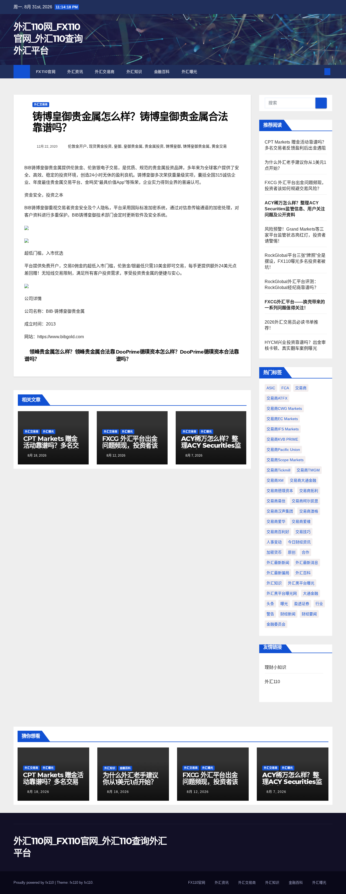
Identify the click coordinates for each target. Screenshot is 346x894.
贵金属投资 (154, 146)
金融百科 (162, 71)
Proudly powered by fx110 (34, 882)
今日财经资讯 (299, 542)
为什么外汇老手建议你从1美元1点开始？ (130, 778)
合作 (305, 552)
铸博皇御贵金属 (196, 146)
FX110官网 (46, 71)
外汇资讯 (75, 71)
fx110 (88, 882)
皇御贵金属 (133, 146)
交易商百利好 (278, 532)
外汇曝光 (189, 71)
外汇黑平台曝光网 (282, 593)
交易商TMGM (308, 470)
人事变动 (274, 542)
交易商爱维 (301, 521)
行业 (319, 603)
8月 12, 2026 (198, 792)
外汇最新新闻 (278, 562)
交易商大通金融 (303, 480)
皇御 (117, 146)
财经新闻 (287, 614)
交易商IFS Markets (283, 429)
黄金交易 (219, 146)
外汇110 (272, 681)
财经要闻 (309, 614)
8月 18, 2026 (38, 792)
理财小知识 (276, 667)
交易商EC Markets (282, 419)
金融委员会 (276, 624)
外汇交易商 (105, 71)
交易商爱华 (276, 521)
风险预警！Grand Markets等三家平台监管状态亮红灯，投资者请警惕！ (295, 235)
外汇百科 (303, 573)
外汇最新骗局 (278, 573)
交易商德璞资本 (280, 490)
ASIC (271, 388)
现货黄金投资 (100, 146)
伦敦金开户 (77, 146)
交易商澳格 (308, 511)
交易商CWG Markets (284, 408)
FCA (285, 388)
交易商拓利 (308, 490)
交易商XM (275, 480)
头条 (270, 603)
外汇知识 (134, 71)
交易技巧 (303, 532)
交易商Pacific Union (283, 449)
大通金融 (310, 593)
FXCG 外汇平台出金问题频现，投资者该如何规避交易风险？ (130, 445)
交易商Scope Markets (285, 460)
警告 (270, 614)
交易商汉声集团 (280, 511)
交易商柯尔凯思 (305, 501)
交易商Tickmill (278, 470)
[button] (318, 71)
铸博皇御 (173, 146)
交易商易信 (276, 501)
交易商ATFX (277, 398)
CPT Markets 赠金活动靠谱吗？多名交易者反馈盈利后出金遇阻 (51, 449)
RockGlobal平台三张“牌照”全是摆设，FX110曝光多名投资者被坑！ (295, 261)
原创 (291, 552)
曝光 (284, 603)
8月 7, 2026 (276, 792)
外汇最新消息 (306, 562)
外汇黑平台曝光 (301, 583)
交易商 (301, 388)
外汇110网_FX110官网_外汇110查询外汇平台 (48, 38)
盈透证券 (301, 603)
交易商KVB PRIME (282, 439)
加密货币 (274, 552)
